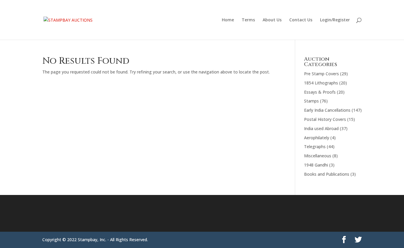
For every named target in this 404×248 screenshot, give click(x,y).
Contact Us (300, 20)
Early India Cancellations (327, 110)
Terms (248, 20)
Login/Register (335, 20)
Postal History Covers (325, 119)
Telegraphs (315, 146)
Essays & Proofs (320, 92)
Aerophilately (316, 137)
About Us (272, 20)
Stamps (311, 101)
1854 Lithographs (321, 83)
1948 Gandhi (316, 165)
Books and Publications (326, 174)
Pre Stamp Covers (321, 73)
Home (228, 20)
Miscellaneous (317, 156)
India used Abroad (321, 128)
